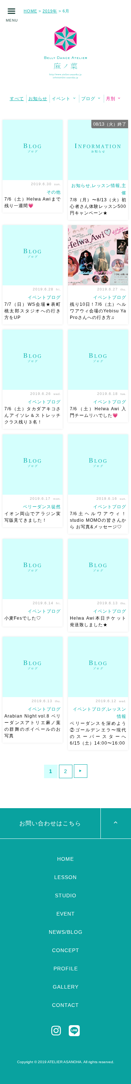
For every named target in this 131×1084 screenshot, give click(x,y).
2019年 (50, 11)
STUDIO (65, 895)
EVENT (65, 914)
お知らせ (37, 98)
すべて (17, 98)
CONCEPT (65, 950)
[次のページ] (80, 771)
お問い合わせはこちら (50, 823)
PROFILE (65, 968)
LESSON (65, 877)
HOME (30, 11)
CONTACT (65, 1005)
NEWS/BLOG (66, 932)
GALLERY (66, 987)
